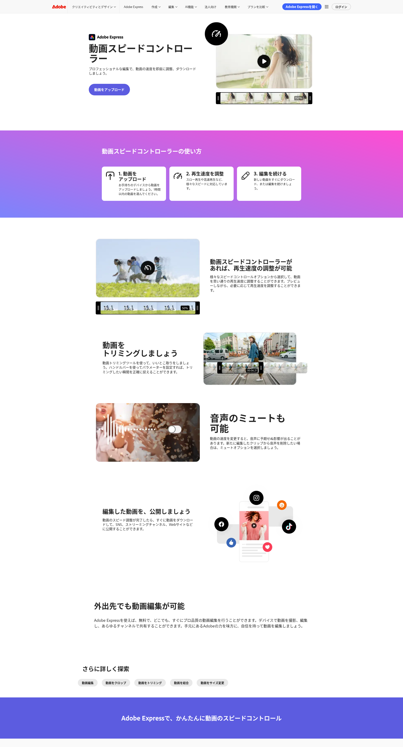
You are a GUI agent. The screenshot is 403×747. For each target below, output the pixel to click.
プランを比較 (256, 6)
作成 (154, 6)
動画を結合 (181, 682)
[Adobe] (59, 6)
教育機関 (231, 6)
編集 (171, 6)
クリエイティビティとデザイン (92, 6)
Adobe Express (133, 6)
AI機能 (189, 6)
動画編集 (88, 682)
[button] (326, 6)
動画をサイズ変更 (212, 682)
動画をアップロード (109, 89)
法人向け (210, 6)
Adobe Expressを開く (302, 6)
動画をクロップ (116, 682)
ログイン (341, 6)
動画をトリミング (150, 682)
